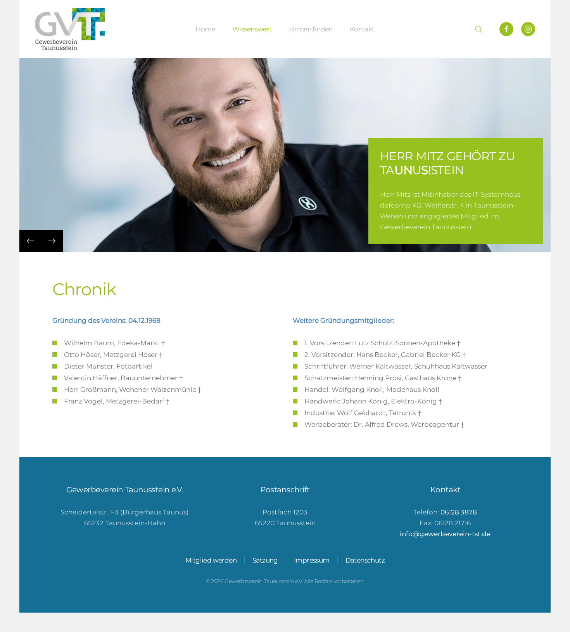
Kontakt (362, 29)
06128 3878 (458, 512)
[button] (478, 29)
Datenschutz (365, 560)
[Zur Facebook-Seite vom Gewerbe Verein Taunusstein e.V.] (506, 29)
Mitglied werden (211, 560)
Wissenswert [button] (251, 29)
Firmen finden (311, 29)
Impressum (312, 560)
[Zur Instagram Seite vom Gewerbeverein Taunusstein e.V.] (528, 29)
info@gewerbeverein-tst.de (445, 534)
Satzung (265, 560)
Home (205, 29)
